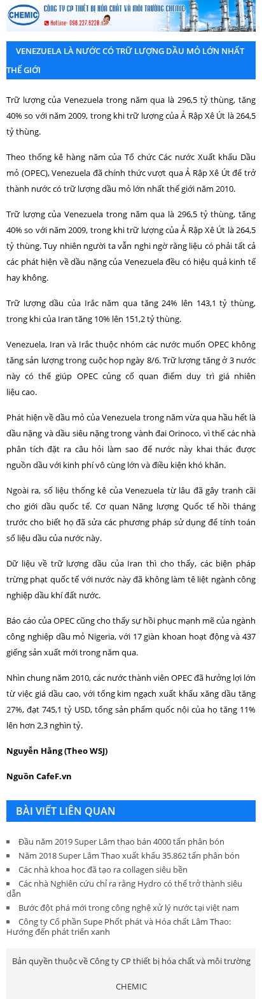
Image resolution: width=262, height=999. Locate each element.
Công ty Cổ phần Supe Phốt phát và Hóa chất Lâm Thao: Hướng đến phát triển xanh (118, 926)
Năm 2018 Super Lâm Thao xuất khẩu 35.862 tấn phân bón (129, 855)
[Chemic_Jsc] (131, 16)
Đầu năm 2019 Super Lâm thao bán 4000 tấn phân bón (121, 841)
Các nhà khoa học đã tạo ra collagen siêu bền (103, 869)
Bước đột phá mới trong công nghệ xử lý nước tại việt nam (128, 907)
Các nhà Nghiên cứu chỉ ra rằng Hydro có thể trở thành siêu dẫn (124, 888)
